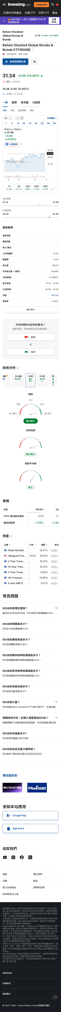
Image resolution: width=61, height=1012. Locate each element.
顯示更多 (30, 309)
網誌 (5, 874)
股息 (32, 110)
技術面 (25, 102)
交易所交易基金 (12, 13)
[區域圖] (10, 118)
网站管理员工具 (11, 894)
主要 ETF (30, 13)
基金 (55, 13)
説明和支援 (39, 887)
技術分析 (9, 368)
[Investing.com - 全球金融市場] (19, 4)
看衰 (33, 337)
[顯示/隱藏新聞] (22, 118)
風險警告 (6, 994)
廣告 (35, 880)
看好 (33, 352)
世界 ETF (44, 13)
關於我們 (37, 874)
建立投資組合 (9, 887)
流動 (5, 880)
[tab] (18, 380)
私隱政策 (6, 983)
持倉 (12, 110)
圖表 (14, 102)
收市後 (9, 94)
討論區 (36, 102)
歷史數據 (22, 110)
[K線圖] (6, 118)
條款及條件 (7, 973)
